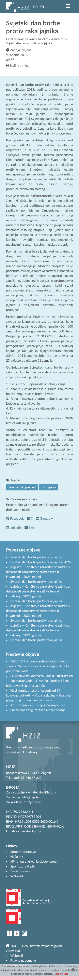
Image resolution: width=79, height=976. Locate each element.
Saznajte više (61, 974)
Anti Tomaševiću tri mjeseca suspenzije (37, 705)
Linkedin (15, 527)
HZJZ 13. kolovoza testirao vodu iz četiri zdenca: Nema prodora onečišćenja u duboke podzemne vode (37, 666)
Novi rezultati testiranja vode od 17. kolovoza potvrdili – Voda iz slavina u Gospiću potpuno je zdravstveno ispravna (38, 695)
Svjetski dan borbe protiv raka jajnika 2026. (41, 562)
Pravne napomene (23, 960)
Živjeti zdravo (20, 871)
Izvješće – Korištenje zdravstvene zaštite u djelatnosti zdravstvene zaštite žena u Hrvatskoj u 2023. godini (38, 591)
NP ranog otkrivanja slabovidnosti (34, 861)
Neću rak (16, 856)
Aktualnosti (58, 39)
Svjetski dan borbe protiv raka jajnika (36, 557)
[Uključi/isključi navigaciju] (68, 6)
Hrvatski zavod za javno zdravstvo (27, 39)
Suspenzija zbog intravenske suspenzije (37, 710)
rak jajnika (49, 487)
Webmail (16, 955)
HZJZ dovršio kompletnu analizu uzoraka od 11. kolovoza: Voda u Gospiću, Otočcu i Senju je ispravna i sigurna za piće (39, 680)
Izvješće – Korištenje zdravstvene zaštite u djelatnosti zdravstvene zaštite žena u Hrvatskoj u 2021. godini (38, 630)
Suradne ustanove (23, 851)
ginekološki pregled (22, 487)
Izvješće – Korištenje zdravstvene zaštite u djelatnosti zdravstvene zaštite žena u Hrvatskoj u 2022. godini (38, 610)
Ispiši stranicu (19, 65)
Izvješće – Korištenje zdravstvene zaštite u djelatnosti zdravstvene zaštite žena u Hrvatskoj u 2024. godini (38, 571)
